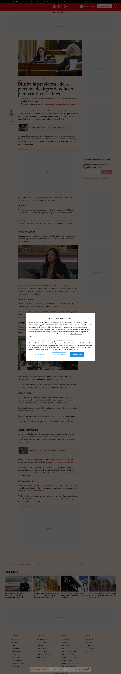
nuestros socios (56, 322)
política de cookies (76, 334)
